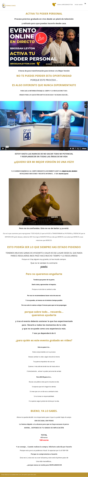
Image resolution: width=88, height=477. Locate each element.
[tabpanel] (44, 242)
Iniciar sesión (79, 4)
